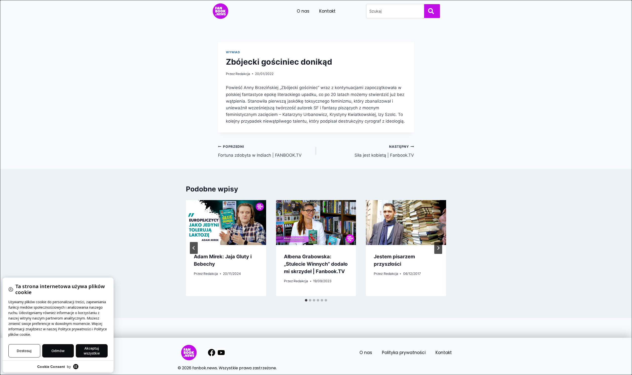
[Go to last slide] (194, 248)
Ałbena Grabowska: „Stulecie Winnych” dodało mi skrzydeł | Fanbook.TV (316, 264)
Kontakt (327, 11)
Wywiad (233, 52)
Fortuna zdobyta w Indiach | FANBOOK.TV (260, 151)
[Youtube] (221, 352)
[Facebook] (211, 352)
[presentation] (226, 222)
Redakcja (243, 74)
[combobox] (394, 11)
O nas (303, 11)
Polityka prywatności (404, 353)
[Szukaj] (432, 11)
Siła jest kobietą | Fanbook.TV (384, 151)
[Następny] (438, 248)
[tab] (306, 300)
